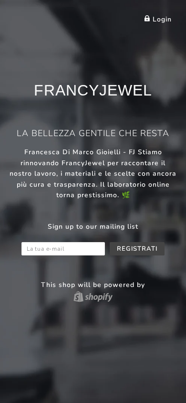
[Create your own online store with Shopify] (93, 296)
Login (161, 19)
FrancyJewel (93, 90)
